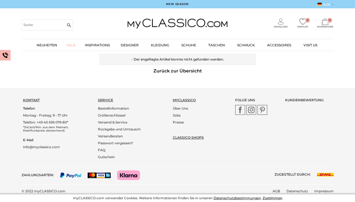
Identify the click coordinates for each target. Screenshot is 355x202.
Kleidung (160, 45)
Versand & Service (112, 122)
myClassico (184, 100)
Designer (130, 45)
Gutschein (106, 157)
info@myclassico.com (41, 147)
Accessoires (279, 45)
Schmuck (246, 45)
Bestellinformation (113, 108)
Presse (178, 122)
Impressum (324, 191)
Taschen (216, 45)
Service (105, 100)
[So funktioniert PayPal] (73, 175)
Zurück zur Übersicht (177, 71)
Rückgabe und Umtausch (119, 129)
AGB (276, 191)
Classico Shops (188, 137)
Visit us (310, 45)
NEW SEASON (177, 4)
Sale (71, 45)
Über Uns (180, 108)
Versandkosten (110, 136)
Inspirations (97, 45)
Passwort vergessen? (115, 143)
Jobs (177, 115)
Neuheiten (47, 45)
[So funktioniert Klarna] (131, 175)
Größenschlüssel (111, 115)
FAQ (101, 150)
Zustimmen (272, 198)
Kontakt (31, 100)
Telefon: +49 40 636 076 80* (45, 122)
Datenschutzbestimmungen (237, 198)
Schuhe (188, 45)
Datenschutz (297, 191)
